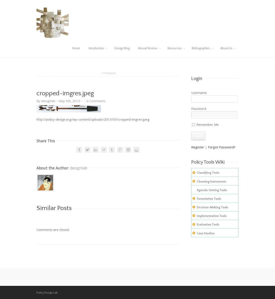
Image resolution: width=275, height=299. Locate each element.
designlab (48, 101)
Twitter (87, 150)
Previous (109, 73)
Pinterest (128, 150)
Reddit (104, 150)
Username (199, 92)
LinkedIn (96, 150)
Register (197, 147)
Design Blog (122, 48)
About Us (226, 48)
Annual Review (147, 48)
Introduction (96, 48)
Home (76, 48)
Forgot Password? (221, 147)
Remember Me (207, 124)
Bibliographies (201, 48)
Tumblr (112, 150)
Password (198, 108)
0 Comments (96, 101)
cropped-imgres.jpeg (65, 93)
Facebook (79, 150)
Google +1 (120, 150)
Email (136, 150)
